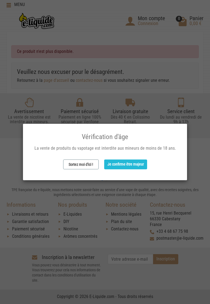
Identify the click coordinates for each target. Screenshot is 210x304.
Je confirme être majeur (125, 164)
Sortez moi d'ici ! (81, 164)
